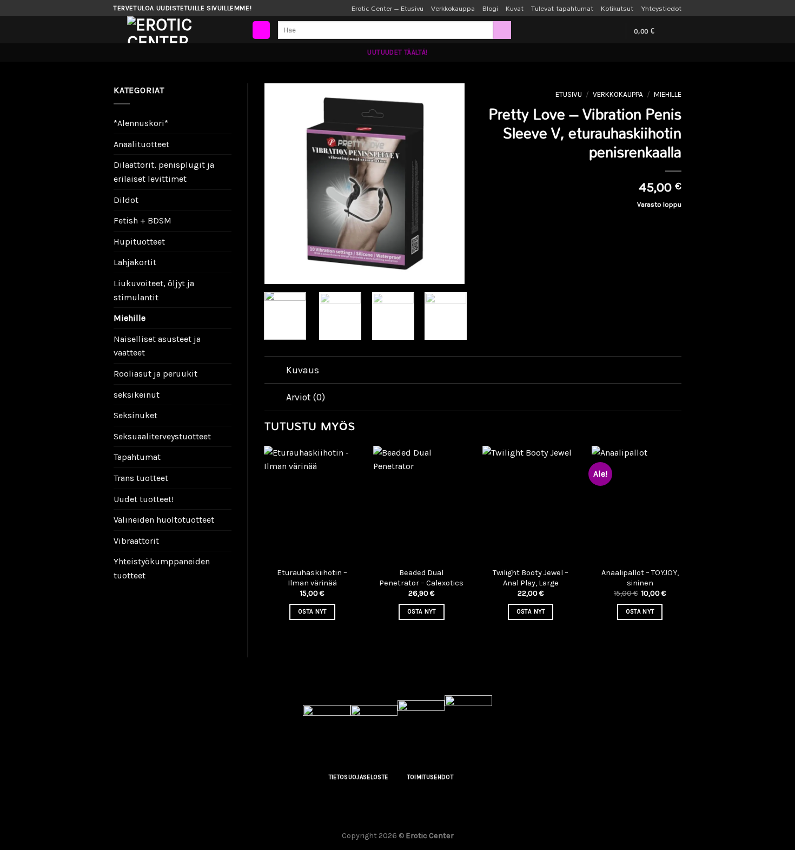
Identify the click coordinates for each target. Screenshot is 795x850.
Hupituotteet (139, 241)
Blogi (490, 8)
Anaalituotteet (141, 144)
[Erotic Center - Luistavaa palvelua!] (181, 29)
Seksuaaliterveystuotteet (162, 436)
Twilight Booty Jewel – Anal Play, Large (530, 578)
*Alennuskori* (141, 123)
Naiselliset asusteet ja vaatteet (157, 346)
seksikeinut (137, 395)
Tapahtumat (137, 457)
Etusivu (568, 94)
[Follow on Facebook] (582, 31)
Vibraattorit (136, 541)
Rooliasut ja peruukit (155, 373)
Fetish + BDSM (142, 220)
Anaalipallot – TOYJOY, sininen (640, 578)
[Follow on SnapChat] (610, 31)
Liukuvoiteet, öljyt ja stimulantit (154, 290)
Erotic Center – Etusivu (387, 8)
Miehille (129, 318)
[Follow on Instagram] (596, 31)
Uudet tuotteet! (144, 499)
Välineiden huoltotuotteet (164, 520)
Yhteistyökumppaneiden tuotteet (162, 568)
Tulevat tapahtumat (562, 8)
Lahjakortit (135, 262)
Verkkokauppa (453, 8)
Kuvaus (302, 370)
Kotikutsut (617, 8)
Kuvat (515, 8)
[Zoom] (278, 270)
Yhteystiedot (661, 8)
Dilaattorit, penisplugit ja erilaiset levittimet (164, 172)
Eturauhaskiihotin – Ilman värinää (312, 578)
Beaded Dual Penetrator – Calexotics (421, 578)
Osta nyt (312, 611)
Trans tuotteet (141, 478)
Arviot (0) (305, 397)
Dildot (126, 200)
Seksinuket (135, 415)
